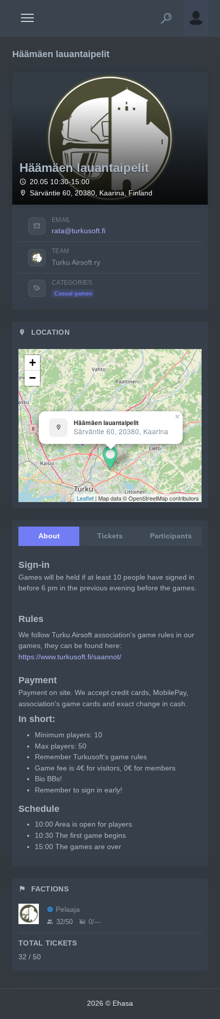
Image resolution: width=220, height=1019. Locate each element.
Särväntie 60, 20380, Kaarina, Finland (91, 193)
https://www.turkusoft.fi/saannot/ (69, 657)
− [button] (32, 377)
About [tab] (49, 536)
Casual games (73, 293)
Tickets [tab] (110, 536)
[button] (166, 18)
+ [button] (32, 362)
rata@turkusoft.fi (78, 231)
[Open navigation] (27, 18)
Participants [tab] (171, 536)
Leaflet (85, 498)
